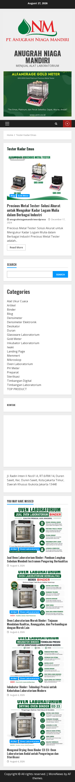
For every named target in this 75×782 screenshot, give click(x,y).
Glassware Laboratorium (23, 335)
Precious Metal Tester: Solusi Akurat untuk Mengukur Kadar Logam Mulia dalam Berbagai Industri (37, 177)
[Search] (56, 123)
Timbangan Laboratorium (24, 385)
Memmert (13, 356)
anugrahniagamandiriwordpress (28, 219)
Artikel (11, 305)
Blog (13, 195)
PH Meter (13, 368)
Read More (16, 247)
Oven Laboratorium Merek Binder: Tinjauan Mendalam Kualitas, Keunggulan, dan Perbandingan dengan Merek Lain (37, 593)
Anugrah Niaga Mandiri (37, 56)
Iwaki (10, 347)
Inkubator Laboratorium (23, 343)
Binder (11, 309)
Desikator (13, 326)
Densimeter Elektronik (21, 322)
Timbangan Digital (19, 381)
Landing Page (16, 351)
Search (12, 265)
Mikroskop (14, 360)
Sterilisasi (13, 376)
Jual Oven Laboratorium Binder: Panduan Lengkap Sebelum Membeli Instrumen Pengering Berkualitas (37, 530)
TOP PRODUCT (17, 389)
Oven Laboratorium (20, 364)
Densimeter (14, 318)
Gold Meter (23, 195)
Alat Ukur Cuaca (17, 301)
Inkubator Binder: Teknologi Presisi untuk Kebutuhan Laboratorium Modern (37, 660)
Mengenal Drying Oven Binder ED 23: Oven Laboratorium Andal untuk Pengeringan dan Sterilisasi (37, 723)
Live (67, 123)
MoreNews (56, 774)
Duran (11, 330)
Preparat (13, 372)
